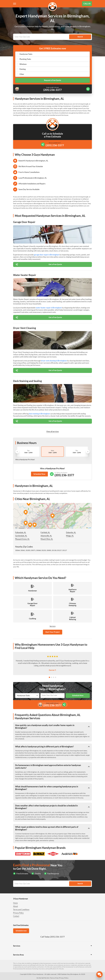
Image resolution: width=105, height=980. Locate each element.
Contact (16, 916)
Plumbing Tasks (25, 59)
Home (15, 903)
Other (21, 74)
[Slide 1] (49, 677)
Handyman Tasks (25, 54)
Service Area (18, 955)
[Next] (88, 451)
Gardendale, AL (21, 536)
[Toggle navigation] (14, 4)
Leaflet (89, 528)
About (15, 906)
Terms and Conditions (21, 909)
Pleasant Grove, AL (22, 539)
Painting (22, 69)
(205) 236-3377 (55, 145)
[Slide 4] (55, 677)
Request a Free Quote (52, 80)
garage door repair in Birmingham (46, 255)
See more (52, 626)
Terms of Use (54, 978)
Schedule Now (39, 474)
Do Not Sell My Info (43, 978)
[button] (52, 515)
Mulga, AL (70, 536)
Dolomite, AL (71, 532)
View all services (52, 431)
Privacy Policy (18, 913)
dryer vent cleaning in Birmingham (54, 361)
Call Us (87, 3)
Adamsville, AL (46, 536)
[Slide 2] (51, 677)
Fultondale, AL (20, 532)
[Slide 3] (53, 677)
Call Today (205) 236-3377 (52, 936)
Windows (23, 64)
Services (16, 946)
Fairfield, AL (45, 532)
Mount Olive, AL (47, 539)
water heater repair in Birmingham (49, 308)
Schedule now (21, 931)
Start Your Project (52, 632)
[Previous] (17, 451)
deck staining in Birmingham (39, 414)
